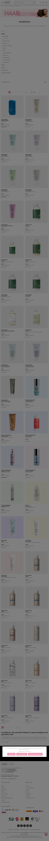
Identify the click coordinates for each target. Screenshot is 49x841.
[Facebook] (18, 825)
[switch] (37, 820)
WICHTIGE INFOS (5, 782)
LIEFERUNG (11, 829)
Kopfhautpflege (6, 57)
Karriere (27, 789)
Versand (3, 791)
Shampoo (5, 43)
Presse (27, 791)
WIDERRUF (17, 829)
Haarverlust (5, 55)
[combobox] (23, 2)
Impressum (3, 796)
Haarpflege (36, 737)
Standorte (28, 796)
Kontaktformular (12, 778)
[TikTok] (30, 825)
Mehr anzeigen (5, 742)
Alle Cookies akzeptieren (35, 754)
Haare (2, 31)
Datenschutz (4, 789)
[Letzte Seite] (26, 92)
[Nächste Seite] (23, 92)
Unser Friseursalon (6, 72)
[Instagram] (24, 825)
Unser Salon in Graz (30, 798)
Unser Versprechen (30, 787)
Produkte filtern (6, 82)
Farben (3, 67)
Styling (3, 64)
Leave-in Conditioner (7, 45)
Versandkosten (25, 832)
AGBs (2, 785)
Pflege (3, 33)
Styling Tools (4, 70)
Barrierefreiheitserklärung (7, 798)
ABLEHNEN (11, 754)
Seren (4, 50)
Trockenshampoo (6, 59)
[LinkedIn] (27, 825)
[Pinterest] (21, 825)
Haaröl (4, 48)
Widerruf (3, 787)
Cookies (3, 800)
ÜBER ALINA (29, 782)
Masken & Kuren (6, 41)
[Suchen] (34, 2)
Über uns (28, 785)
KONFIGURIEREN (22, 754)
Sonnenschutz (6, 62)
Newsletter (28, 794)
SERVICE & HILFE (25, 829)
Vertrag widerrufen (5, 802)
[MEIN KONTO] (43, 2)
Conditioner (5, 38)
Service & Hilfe (4, 794)
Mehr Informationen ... (24, 749)
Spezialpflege (5, 36)
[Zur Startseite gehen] (7, 2)
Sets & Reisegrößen (7, 52)
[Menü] (2, 2)
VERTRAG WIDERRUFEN (35, 829)
